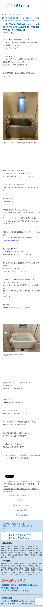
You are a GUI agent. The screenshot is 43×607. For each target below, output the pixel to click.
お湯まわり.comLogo (15, 5)
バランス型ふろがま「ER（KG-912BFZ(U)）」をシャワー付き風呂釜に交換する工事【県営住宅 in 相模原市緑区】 (21, 484)
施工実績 (16, 14)
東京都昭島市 (15, 39)
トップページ (6, 14)
